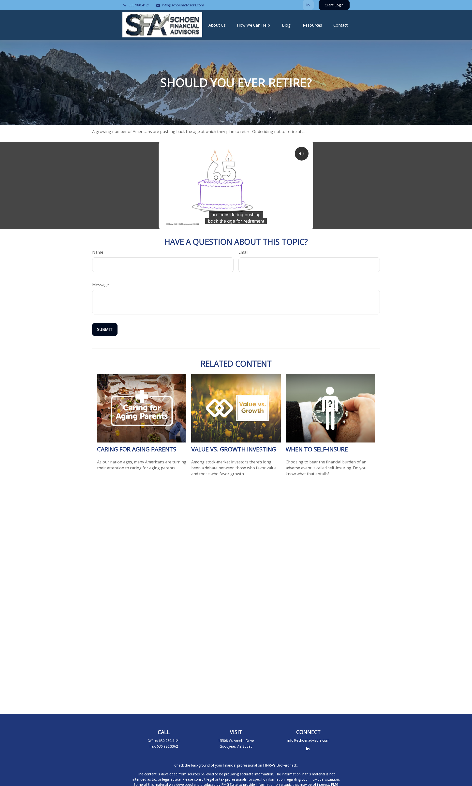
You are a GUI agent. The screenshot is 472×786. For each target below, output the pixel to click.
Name (97, 252)
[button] (217, 25)
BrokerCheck (287, 765)
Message (100, 284)
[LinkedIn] (308, 5)
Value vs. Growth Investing (233, 449)
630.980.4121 (139, 5)
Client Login (334, 5)
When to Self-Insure (317, 449)
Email (243, 252)
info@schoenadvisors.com (183, 5)
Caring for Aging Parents (136, 449)
